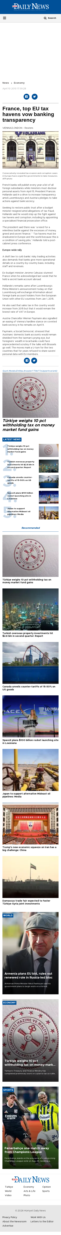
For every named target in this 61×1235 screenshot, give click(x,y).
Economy (19, 83)
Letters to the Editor (42, 1222)
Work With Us (38, 1217)
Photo (27, 1195)
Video (8, 1195)
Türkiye (9, 1187)
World (8, 1191)
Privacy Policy (9, 1217)
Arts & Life (29, 1191)
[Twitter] (35, 97)
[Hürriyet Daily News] (30, 7)
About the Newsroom (14, 1222)
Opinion (46, 1187)
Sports (46, 1191)
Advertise (7, 1226)
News (5, 83)
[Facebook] (26, 97)
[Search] (45, 18)
